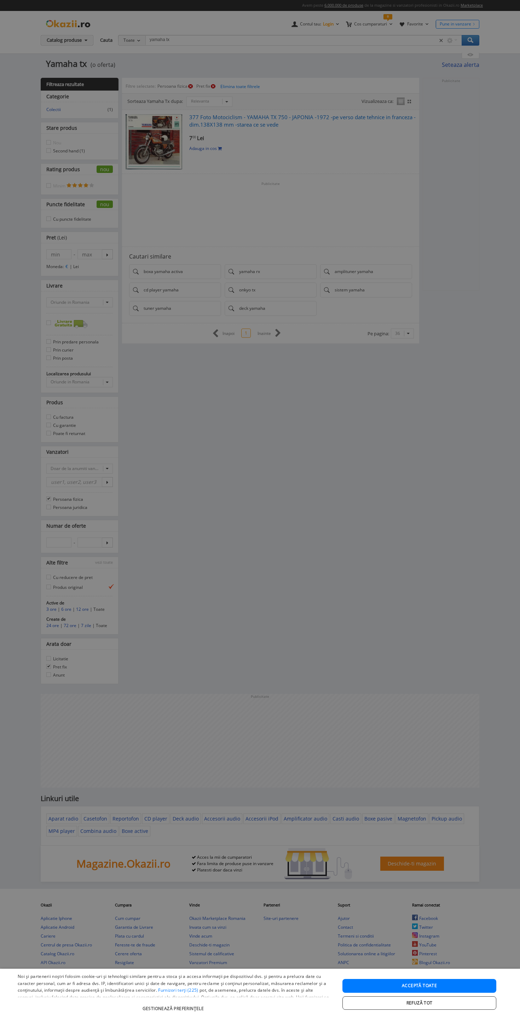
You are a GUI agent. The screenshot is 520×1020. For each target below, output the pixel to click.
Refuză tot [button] (419, 1003)
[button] (174, 1005)
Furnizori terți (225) (178, 990)
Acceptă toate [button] (419, 986)
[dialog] (260, 994)
